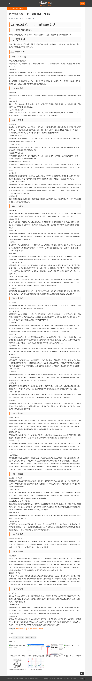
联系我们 (81, 678)
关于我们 (45, 678)
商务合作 (66, 678)
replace (33, 637)
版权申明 (73, 678)
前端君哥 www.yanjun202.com (18, 678)
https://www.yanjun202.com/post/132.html (29, 629)
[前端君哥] (45, 10)
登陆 (82, 3)
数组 (27, 637)
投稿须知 (59, 678)
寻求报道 (52, 678)
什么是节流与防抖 (18, 637)
